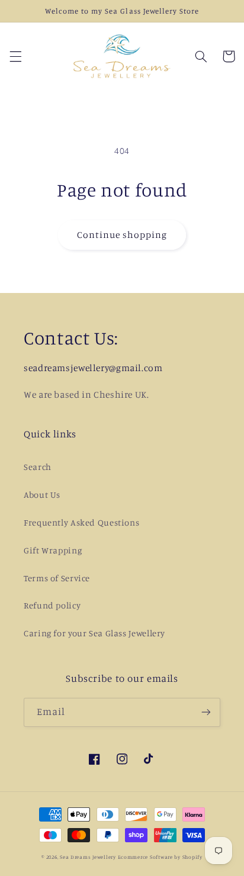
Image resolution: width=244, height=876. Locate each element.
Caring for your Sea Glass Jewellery (94, 633)
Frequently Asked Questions (81, 522)
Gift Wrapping (53, 550)
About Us (42, 494)
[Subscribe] (206, 712)
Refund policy (52, 605)
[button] (15, 56)
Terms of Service (57, 578)
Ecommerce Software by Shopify (160, 857)
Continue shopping (122, 234)
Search (38, 467)
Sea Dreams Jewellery (88, 857)
